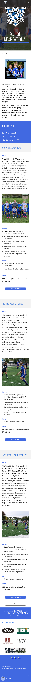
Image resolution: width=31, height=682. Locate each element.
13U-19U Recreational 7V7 (10, 140)
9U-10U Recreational (9, 133)
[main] (16, 37)
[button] (2, 2)
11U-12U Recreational (9, 136)
